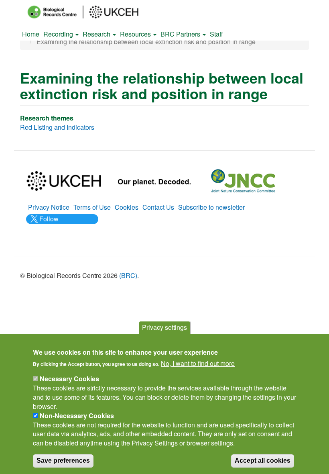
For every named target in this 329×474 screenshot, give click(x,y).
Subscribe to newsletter (211, 207)
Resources (136, 34)
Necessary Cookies (69, 378)
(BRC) (128, 275)
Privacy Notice (48, 207)
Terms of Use (92, 207)
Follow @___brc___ (47, 223)
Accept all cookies (262, 460)
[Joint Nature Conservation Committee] (243, 179)
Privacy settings (164, 327)
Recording (59, 34)
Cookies (126, 207)
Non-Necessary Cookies (77, 415)
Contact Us (158, 207)
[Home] (90, 12)
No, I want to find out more (198, 363)
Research (97, 34)
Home (30, 34)
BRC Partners (181, 34)
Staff (216, 34)
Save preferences (63, 460)
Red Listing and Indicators (57, 127)
